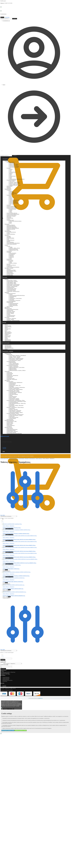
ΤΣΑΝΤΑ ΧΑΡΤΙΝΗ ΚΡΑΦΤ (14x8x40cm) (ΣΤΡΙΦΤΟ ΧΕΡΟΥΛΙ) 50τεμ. (16, 533)
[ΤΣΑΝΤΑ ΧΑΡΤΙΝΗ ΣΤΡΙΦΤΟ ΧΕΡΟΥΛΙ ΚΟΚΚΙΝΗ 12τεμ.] (14, 591)
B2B (7, 458)
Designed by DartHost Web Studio (6, 690)
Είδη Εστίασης (21, 458)
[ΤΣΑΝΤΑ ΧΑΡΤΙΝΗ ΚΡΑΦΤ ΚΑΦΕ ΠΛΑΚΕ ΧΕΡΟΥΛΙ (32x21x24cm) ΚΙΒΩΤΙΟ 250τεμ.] (20, 547)
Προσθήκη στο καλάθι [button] (9, 528)
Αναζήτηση (15, 18)
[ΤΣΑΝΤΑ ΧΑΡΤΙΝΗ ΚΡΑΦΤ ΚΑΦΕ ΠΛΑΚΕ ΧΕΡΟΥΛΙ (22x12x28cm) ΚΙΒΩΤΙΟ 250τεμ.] (20, 535)
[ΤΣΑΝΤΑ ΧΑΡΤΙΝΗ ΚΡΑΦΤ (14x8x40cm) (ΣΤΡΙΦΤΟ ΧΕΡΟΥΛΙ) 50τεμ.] (16, 529)
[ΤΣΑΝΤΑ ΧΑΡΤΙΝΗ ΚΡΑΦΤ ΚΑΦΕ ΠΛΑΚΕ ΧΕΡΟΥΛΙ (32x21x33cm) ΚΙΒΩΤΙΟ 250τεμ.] (20, 553)
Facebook (4, 447)
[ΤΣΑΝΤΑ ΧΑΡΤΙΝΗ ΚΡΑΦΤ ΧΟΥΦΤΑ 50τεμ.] (12, 564)
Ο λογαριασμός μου (6, 20)
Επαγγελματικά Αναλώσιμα (13, 458)
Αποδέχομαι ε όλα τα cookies (8, 708)
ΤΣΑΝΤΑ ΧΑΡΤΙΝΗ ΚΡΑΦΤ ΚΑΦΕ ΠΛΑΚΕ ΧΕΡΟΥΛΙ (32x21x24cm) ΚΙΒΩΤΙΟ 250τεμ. (19, 551)
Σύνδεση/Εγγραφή (4, 436)
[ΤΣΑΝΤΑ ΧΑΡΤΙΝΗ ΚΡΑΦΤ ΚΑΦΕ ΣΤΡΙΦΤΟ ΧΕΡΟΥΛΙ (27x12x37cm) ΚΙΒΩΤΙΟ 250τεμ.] (20, 559)
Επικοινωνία (5, 681)
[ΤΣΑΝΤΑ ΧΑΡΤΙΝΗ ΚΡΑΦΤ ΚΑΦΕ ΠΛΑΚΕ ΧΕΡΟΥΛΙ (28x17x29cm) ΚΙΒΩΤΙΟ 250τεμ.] (20, 541)
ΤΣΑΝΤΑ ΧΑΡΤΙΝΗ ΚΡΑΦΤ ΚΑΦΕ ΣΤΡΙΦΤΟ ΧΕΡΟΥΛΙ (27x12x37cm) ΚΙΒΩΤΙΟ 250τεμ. (19, 562)
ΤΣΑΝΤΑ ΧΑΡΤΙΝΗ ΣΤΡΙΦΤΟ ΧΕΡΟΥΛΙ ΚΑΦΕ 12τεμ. (13, 588)
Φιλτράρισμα (3, 668)
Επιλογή (6, 569)
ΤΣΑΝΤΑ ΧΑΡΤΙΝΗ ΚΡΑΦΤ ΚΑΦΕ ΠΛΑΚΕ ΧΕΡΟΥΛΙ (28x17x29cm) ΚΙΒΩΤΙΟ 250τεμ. (19, 545)
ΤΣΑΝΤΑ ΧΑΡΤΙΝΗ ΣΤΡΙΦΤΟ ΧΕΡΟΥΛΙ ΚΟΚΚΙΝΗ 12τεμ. (14, 595)
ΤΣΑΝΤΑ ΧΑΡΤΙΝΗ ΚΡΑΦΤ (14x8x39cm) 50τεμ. (12, 527)
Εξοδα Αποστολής (6, 679)
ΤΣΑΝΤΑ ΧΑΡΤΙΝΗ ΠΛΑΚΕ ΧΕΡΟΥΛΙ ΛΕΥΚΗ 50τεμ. (13, 581)
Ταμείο (4, 84)
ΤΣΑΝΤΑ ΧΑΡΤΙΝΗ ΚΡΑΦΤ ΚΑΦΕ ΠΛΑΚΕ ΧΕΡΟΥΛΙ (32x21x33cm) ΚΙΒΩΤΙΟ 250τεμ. (19, 557)
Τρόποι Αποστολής (6, 678)
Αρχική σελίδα (3, 458)
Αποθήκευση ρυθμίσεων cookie (20, 730)
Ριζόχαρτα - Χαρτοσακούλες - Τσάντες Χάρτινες (33, 458)
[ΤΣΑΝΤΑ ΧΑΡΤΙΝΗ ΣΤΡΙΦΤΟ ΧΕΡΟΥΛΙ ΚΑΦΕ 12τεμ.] (13, 584)
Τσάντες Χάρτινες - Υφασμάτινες (8, 525)
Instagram (4, 448)
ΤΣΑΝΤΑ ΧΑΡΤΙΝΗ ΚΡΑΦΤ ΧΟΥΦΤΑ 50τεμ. (11, 568)
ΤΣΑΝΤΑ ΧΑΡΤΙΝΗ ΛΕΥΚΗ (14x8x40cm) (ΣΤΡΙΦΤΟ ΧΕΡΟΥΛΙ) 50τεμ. (16, 575)
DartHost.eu (40, 698)
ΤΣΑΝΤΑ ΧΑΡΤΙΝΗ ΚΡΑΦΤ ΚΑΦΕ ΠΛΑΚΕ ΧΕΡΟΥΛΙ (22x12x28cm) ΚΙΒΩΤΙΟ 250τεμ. (19, 539)
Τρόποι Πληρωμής (6, 677)
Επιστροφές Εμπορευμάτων (8, 680)
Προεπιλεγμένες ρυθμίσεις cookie (8, 730)
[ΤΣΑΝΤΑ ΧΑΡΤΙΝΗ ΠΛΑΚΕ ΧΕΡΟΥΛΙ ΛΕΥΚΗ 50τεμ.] (14, 577)
